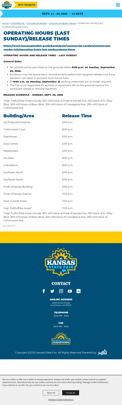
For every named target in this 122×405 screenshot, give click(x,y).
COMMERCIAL (17, 23)
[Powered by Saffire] (102, 352)
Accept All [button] (70, 392)
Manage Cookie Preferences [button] (61, 399)
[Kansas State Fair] (7, 4)
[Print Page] (79, 291)
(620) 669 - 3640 (61, 326)
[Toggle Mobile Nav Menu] (118, 5)
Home (5, 23)
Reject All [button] (51, 392)
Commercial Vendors (37, 23)
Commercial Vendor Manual (62, 23)
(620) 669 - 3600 (61, 316)
